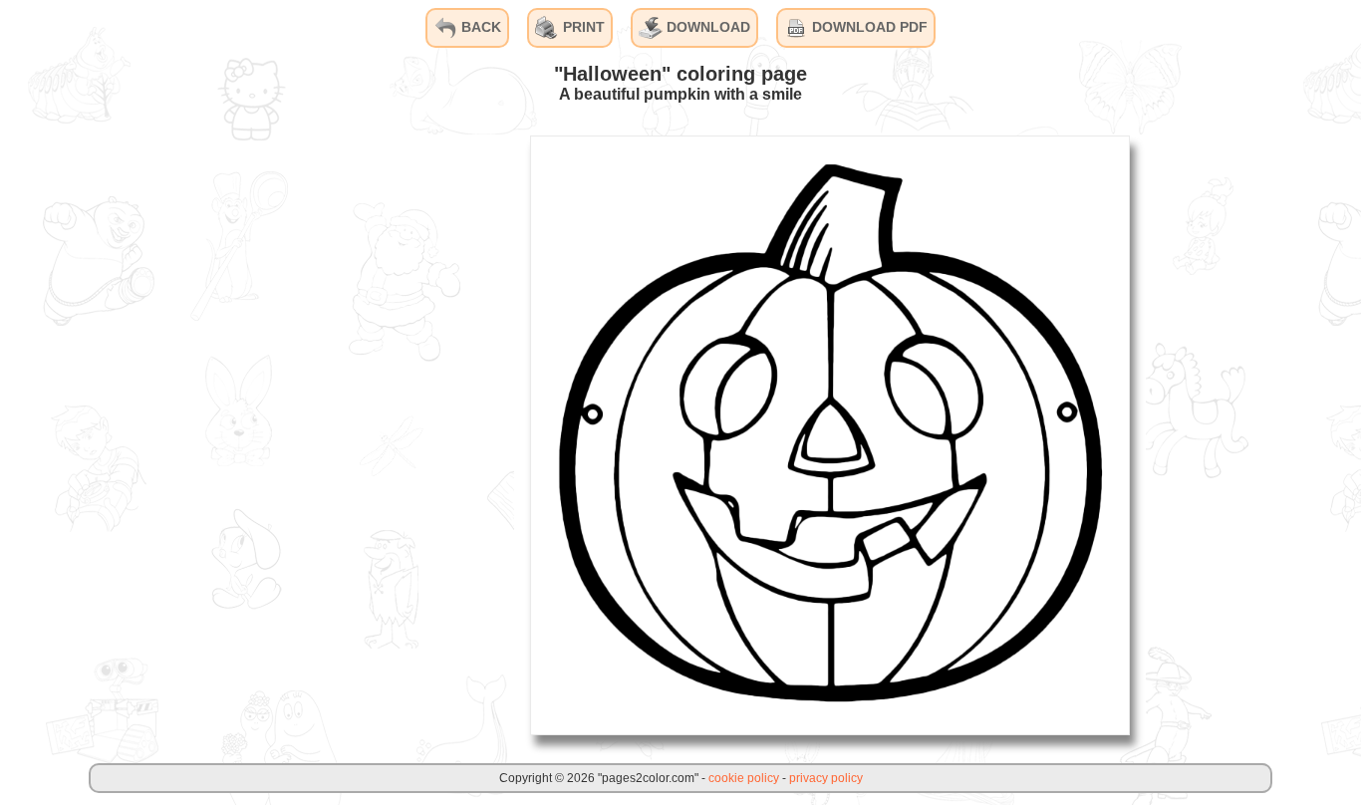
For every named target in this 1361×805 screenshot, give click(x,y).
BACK (479, 27)
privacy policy (826, 778)
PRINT (582, 27)
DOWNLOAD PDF (868, 27)
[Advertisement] (364, 434)
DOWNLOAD (706, 27)
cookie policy (743, 778)
